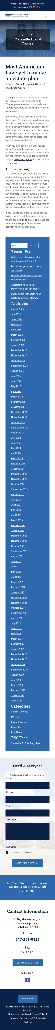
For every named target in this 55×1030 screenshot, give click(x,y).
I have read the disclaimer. (21, 852)
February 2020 (18, 690)
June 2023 (16, 504)
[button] (46, 16)
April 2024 (16, 453)
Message (11, 819)
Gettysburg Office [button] (27, 962)
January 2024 (17, 468)
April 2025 (16, 391)
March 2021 (17, 638)
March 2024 (17, 458)
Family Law (16, 727)
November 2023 (19, 479)
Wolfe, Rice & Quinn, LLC (27, 84)
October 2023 (18, 484)
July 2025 (16, 376)
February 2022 (18, 587)
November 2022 (19, 541)
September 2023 (19, 489)
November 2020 (19, 659)
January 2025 (17, 407)
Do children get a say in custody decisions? (27, 268)
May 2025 (16, 386)
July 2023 (16, 499)
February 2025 (18, 402)
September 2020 (19, 669)
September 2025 (19, 365)
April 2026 (16, 329)
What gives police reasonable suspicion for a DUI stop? (25, 259)
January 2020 (17, 695)
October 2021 (18, 607)
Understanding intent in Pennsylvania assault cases (25, 287)
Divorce (15, 717)
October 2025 (18, 360)
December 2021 (19, 597)
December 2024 (19, 412)
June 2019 (16, 700)
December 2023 (19, 474)
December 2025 (19, 350)
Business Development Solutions (26, 1018)
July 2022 (16, 561)
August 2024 (17, 432)
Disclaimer (11, 847)
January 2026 (17, 345)
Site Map (25, 1014)
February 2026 (18, 340)
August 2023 (17, 494)
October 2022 (18, 546)
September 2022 (19, 551)
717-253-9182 (35, 7)
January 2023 (17, 530)
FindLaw (27, 1022)
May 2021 (16, 633)
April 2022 (16, 577)
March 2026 (17, 334)
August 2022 (17, 556)
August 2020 (17, 675)
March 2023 (17, 520)
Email (9, 806)
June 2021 (16, 628)
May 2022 (16, 572)
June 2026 (16, 319)
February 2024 (18, 463)
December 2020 (19, 654)
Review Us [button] (27, 998)
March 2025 (17, 396)
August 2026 (17, 309)
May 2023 (16, 510)
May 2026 (16, 324)
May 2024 (16, 448)
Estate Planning (18, 88)
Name (9, 778)
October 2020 (18, 664)
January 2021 (17, 649)
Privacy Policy (38, 1014)
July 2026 (16, 314)
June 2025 (16, 381)
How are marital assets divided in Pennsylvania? (26, 277)
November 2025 (19, 355)
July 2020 (16, 680)
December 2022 (19, 535)
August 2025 (17, 371)
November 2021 (19, 602)
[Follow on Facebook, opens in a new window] (27, 980)
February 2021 (18, 644)
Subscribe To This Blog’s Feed (26, 743)
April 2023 (16, 515)
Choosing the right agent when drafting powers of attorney (26, 296)
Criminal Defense (19, 711)
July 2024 (16, 438)
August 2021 (17, 618)
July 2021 (16, 623)
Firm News (16, 732)
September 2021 (19, 613)
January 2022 (17, 592)
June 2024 (16, 443)
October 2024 (18, 422)
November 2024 (19, 417)
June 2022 (16, 566)
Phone (9, 792)
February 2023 (18, 525)
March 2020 (17, 685)
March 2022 (17, 582)
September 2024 (19, 427)
